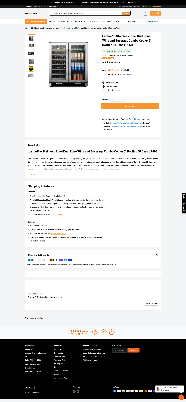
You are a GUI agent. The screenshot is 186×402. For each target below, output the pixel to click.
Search (126, 13)
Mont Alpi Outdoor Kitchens (36, 21)
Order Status (137, 6)
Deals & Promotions (152, 21)
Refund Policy (59, 367)
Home (27, 28)
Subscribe (133, 350)
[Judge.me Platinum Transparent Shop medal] (95, 332)
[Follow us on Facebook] (74, 391)
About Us (58, 349)
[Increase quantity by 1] (123, 99)
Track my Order (60, 360)
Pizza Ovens (106, 21)
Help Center (145, 6)
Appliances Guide (61, 378)
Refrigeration (80, 21)
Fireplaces (118, 21)
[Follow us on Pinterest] (78, 391)
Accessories (132, 21)
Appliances (94, 21)
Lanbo (105, 56)
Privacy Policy (59, 363)
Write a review (151, 304)
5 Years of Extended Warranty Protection (126, 126)
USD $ (28, 387)
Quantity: (106, 99)
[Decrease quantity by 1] (113, 99)
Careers (57, 374)
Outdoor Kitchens (64, 21)
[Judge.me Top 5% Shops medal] (112, 332)
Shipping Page (56, 214)
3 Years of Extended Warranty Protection (126, 123)
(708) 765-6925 (157, 6)
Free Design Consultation (125, 6)
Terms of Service (61, 371)
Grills (51, 21)
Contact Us (58, 353)
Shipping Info (59, 356)
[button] (107, 62)
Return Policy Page (58, 233)
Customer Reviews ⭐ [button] (184, 203)
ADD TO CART (129, 106)
